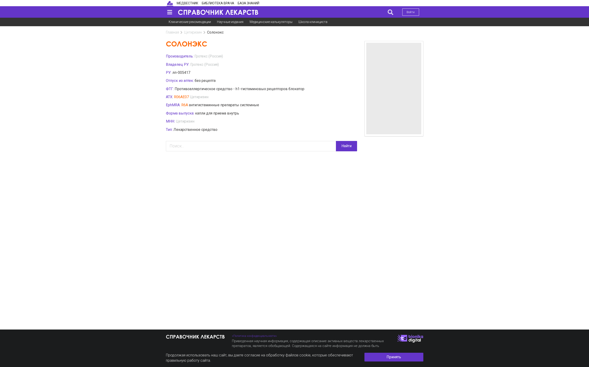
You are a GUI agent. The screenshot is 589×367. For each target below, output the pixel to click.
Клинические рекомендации (190, 22)
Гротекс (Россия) (208, 56)
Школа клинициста (312, 22)
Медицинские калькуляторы (271, 22)
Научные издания (230, 22)
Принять (394, 357)
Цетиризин (193, 32)
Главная (172, 32)
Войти (411, 12)
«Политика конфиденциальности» (254, 336)
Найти (346, 146)
